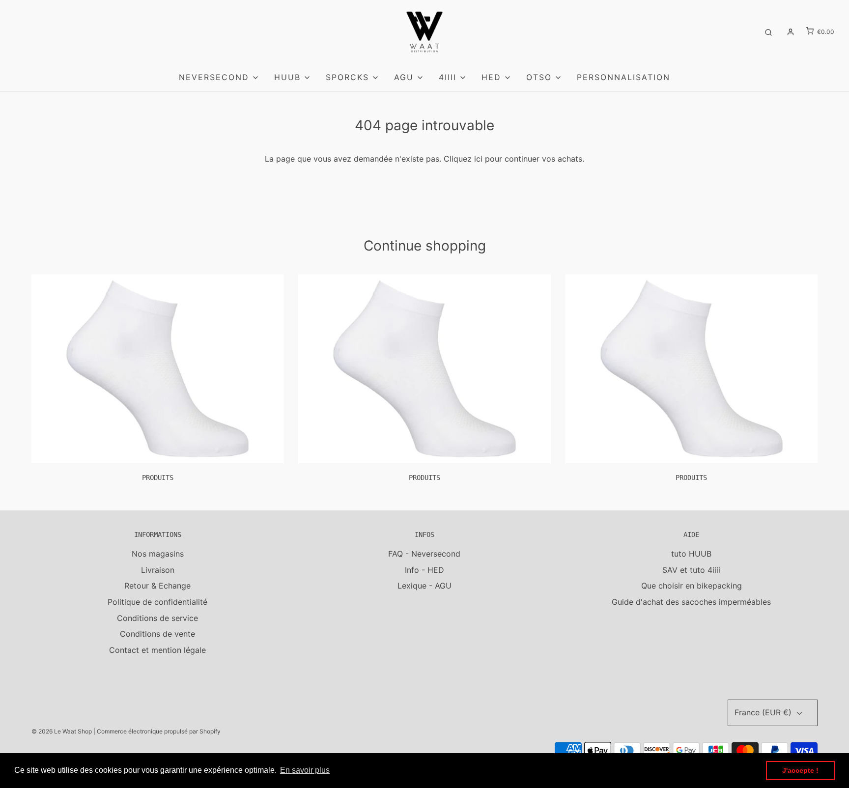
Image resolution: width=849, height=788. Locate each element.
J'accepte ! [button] (800, 770)
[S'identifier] (790, 32)
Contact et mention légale (157, 650)
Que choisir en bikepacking (691, 586)
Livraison (157, 570)
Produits (157, 477)
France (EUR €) (764, 712)
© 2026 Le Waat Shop (61, 731)
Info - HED (424, 570)
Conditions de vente (157, 634)
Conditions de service (157, 618)
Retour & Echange (157, 586)
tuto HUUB (691, 554)
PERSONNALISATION (623, 77)
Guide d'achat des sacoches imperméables (691, 602)
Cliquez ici (463, 159)
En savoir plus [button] (305, 770)
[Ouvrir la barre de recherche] (768, 32)
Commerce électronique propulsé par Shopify (159, 731)
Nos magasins (158, 554)
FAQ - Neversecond (424, 554)
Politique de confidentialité (157, 602)
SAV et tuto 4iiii (691, 570)
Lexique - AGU (424, 586)
